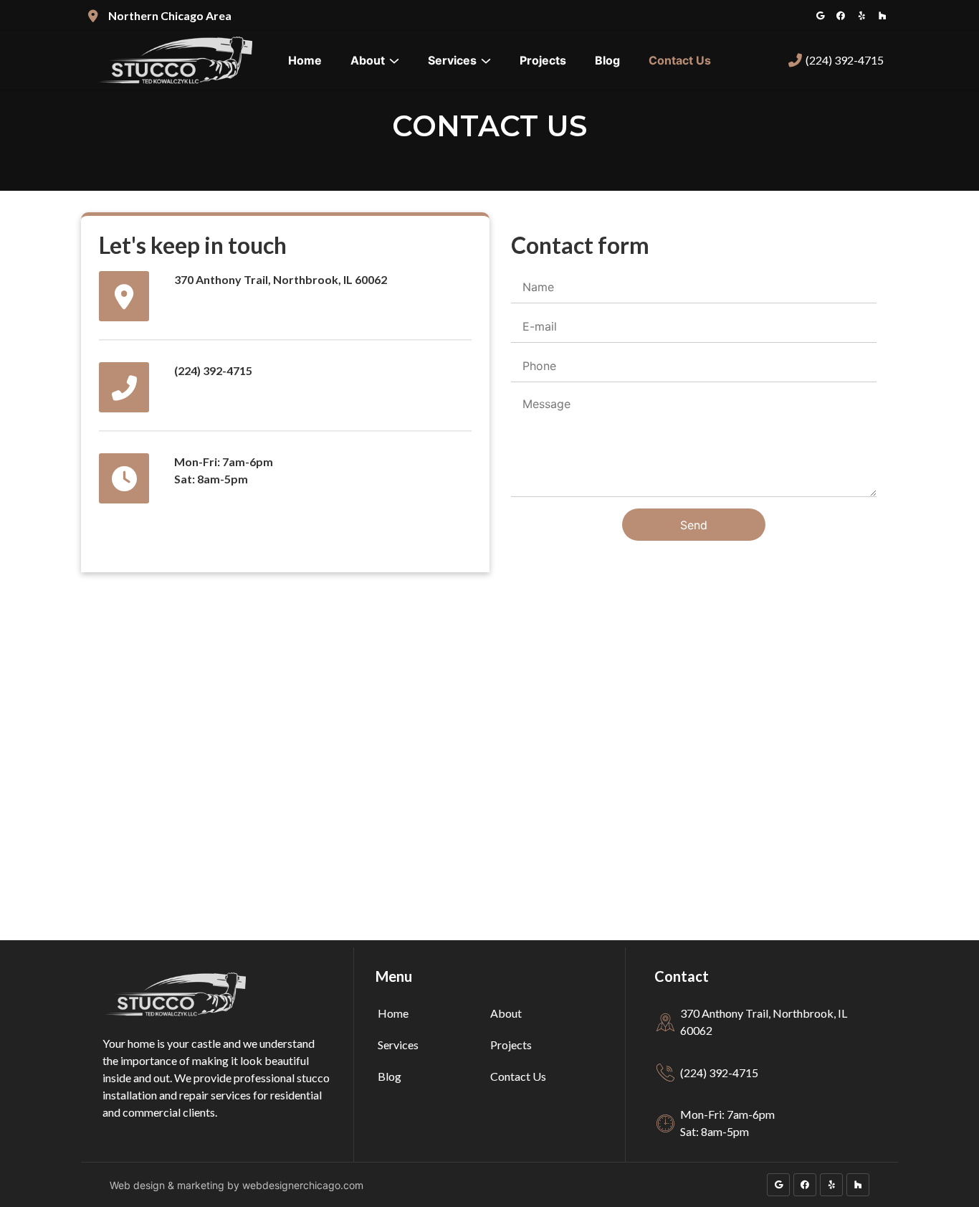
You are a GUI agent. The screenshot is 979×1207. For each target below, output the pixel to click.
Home (305, 60)
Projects (543, 60)
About (367, 60)
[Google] (819, 15)
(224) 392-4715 (845, 60)
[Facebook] (840, 15)
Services (452, 60)
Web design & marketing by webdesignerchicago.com (236, 1185)
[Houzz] (882, 15)
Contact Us (680, 60)
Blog (607, 60)
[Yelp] (861, 15)
